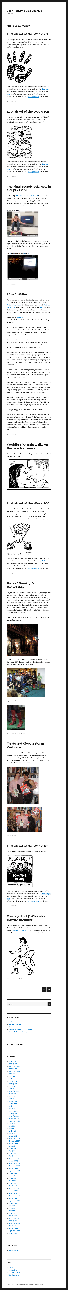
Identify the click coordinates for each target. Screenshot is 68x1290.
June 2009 (12, 1148)
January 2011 (13, 1113)
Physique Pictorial (19, 930)
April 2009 (12, 1153)
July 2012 (12, 1096)
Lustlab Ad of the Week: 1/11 (28, 846)
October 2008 (13, 1168)
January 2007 (13, 1221)
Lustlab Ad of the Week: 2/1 (27, 34)
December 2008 (14, 1163)
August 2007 (13, 1203)
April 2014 (12, 1079)
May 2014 (12, 1076)
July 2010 (12, 1123)
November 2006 (14, 1226)
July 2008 (12, 1176)
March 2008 (13, 1186)
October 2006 (13, 1228)
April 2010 (12, 1131)
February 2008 (14, 1188)
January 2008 (13, 1191)
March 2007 (13, 1216)
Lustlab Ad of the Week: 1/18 (28, 503)
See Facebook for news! (17, 1022)
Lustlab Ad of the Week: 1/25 (28, 111)
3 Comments (21, 733)
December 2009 (14, 1138)
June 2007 (12, 1208)
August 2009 (13, 1146)
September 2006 (14, 1231)
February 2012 (13, 1099)
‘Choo (11, 1027)
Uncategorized (14, 1250)
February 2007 (14, 1218)
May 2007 (12, 1211)
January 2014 (13, 1084)
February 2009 (14, 1158)
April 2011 (12, 1106)
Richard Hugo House (14, 305)
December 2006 (14, 1223)
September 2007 (14, 1201)
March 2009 (13, 1156)
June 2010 (12, 1126)
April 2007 (12, 1213)
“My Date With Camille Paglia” (27, 196)
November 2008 (14, 1166)
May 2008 (12, 1181)
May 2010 (12, 1128)
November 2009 (14, 1141)
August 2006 (13, 1233)
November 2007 (14, 1196)
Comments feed (14, 1272)
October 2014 (13, 1069)
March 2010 (13, 1133)
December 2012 (14, 1091)
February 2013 (13, 1089)
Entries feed (13, 1270)
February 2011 (13, 1111)
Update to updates (15, 1024)
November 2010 (14, 1118)
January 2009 (13, 1161)
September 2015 (14, 1066)
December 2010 (14, 1116)
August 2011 (13, 1104)
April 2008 (12, 1183)
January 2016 (13, 1064)
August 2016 (13, 1061)
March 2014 (13, 1081)
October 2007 (13, 1198)
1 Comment (20, 978)
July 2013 (12, 1086)
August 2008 (13, 1173)
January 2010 (13, 1136)
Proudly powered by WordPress (33, 1284)
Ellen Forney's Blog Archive (24, 10)
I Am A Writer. (17, 294)
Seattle (19, 317)
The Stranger (45, 89)
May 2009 (12, 1151)
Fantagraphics (33, 96)
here (8, 94)
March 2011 (12, 1108)
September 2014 (14, 1071)
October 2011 (13, 1101)
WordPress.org (14, 1275)
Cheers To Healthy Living (18, 1032)
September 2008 (14, 1171)
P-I (22, 317)
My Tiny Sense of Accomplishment (21, 1029)
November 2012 (14, 1094)
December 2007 (14, 1193)
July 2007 (12, 1206)
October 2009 (13, 1143)
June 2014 (12, 1074)
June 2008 (12, 1178)
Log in (11, 1267)
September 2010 (14, 1121)
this (41, 307)
